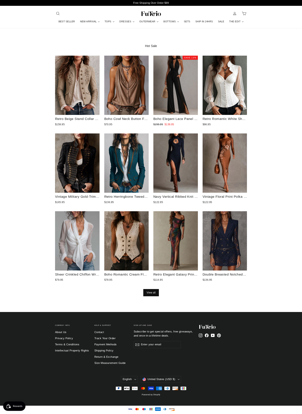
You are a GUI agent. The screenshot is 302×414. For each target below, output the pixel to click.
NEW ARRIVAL (88, 21)
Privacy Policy (64, 338)
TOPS (108, 21)
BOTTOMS (169, 21)
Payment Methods (105, 344)
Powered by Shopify (151, 395)
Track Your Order (105, 338)
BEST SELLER (67, 21)
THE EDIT (235, 21)
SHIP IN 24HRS (204, 21)
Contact (99, 332)
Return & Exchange (106, 356)
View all (151, 292)
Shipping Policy (104, 350)
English (127, 379)
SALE (221, 21)
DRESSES (125, 21)
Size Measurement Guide (110, 363)
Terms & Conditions (67, 344)
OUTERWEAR (147, 21)
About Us (61, 332)
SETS (187, 21)
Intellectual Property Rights (72, 350)
